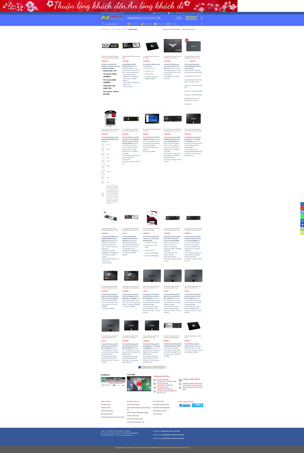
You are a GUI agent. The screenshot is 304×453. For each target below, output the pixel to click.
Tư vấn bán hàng (148, 23)
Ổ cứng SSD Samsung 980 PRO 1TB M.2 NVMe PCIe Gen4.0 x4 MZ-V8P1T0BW (172, 229)
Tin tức (201, 13)
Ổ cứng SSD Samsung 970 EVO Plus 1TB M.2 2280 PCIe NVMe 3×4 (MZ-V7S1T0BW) (110, 287)
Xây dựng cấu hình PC (179, 18)
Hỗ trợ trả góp (173, 23)
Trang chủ (105, 29)
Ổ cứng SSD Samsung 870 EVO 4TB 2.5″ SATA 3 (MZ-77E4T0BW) (193, 130)
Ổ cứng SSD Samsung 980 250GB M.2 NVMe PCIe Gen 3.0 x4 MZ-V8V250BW (172, 130)
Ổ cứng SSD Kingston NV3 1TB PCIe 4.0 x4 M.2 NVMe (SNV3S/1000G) (151, 229)
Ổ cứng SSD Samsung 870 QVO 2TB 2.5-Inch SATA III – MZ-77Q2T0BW (193, 287)
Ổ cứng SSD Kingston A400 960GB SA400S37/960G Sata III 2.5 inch (110, 130)
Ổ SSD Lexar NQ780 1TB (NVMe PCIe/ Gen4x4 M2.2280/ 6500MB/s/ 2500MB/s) (110, 57)
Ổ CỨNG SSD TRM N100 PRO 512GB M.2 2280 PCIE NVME (171, 336)
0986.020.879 (191, 19)
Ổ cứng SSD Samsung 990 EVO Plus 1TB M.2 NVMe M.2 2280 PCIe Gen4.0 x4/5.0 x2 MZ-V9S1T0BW (130, 130)
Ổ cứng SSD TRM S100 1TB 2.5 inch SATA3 (151, 57)
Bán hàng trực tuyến (159, 13)
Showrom (172, 13)
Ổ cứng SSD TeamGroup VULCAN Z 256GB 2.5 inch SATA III (172, 57)
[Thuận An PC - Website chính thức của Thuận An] (112, 18)
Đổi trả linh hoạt (161, 23)
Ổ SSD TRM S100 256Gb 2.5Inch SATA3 (193, 336)
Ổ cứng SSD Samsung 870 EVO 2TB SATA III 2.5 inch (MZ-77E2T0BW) (130, 336)
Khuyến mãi (181, 13)
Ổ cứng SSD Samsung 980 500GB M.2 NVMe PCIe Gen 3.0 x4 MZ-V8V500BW (193, 229)
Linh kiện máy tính (118, 29)
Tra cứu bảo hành (192, 13)
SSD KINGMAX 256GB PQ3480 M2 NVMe (131, 57)
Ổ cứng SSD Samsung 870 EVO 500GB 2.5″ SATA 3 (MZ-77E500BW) (151, 336)
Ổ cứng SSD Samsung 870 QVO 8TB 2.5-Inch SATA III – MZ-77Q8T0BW (151, 287)
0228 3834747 (191, 17)
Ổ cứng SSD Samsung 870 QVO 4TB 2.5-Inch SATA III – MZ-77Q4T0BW (172, 287)
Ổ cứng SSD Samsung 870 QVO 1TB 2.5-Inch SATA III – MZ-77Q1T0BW (110, 336)
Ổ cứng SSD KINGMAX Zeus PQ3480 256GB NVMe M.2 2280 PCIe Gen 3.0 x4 (110, 229)
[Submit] (159, 18)
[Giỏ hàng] (201, 18)
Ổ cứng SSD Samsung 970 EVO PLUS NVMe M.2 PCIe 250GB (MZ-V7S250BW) (131, 287)
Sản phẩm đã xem (134, 23)
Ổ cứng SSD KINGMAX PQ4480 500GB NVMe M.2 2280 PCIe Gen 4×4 (130, 229)
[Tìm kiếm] (202, 23)
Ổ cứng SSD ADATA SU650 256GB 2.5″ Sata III (151, 130)
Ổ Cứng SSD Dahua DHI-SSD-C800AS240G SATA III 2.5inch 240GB (192, 57)
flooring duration (152, 450)
